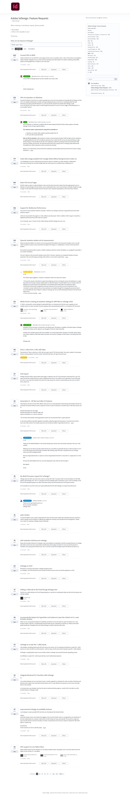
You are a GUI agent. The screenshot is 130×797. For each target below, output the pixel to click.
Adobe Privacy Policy (83, 792)
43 (57, 774)
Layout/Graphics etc (92, 49)
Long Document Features (94, 51)
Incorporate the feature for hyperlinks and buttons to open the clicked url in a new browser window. (49, 618)
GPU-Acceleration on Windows (31, 97)
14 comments (23, 385)
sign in (100, 17)
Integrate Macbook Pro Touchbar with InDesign (37, 675)
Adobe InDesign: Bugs (96, 85)
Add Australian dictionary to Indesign (33, 540)
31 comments (23, 166)
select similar (25, 515)
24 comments (23, 260)
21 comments (23, 550)
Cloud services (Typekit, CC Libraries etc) (97, 34)
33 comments (23, 224)
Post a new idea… (92, 28)
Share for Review (92, 64)
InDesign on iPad (26, 566)
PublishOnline (91, 59)
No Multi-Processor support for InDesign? (35, 476)
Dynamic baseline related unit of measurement (37, 240)
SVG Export (24, 374)
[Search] (115, 79)
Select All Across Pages (28, 182)
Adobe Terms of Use (73, 792)
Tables (89, 68)
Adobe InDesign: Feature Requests (99, 87)
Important (54, 70)
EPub (89, 41)
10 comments (23, 601)
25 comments (23, 573)
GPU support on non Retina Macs (32, 747)
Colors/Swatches (92, 36)
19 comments (31, 357)
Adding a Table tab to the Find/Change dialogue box (38, 589)
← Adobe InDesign (15, 21)
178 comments (23, 110)
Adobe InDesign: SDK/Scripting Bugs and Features (103, 90)
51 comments (23, 426)
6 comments (23, 730)
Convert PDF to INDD (27, 55)
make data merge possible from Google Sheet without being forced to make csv (48, 159)
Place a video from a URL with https (32, 349)
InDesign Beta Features (96, 93)
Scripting (90, 61)
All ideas (90, 30)
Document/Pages (92, 38)
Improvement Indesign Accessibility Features (36, 709)
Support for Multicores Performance (33, 208)
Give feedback (95, 83)
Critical (65, 70)
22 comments (23, 628)
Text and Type (91, 70)
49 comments (23, 192)
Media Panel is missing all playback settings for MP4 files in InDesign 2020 (46, 301)
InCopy (89, 45)
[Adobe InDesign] (15, 7)
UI (88, 72)
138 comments (23, 313)
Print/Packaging (91, 57)
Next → (62, 774)
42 (53, 774)
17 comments (23, 693)
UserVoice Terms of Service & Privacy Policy (59, 792)
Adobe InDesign (46, 792)
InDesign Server (91, 47)
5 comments (23, 524)
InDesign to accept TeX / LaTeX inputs (33, 644)
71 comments (23, 64)
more (31, 150)
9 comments (23, 659)
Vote (15, 60)
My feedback (31, 49)
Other (28, 64)
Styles (89, 66)
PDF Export (90, 55)
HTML (89, 43)
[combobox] (101, 79)
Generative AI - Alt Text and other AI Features (36, 401)
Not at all (44, 70)
